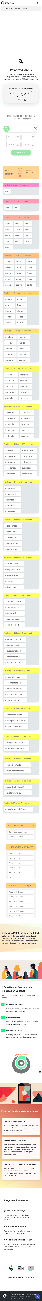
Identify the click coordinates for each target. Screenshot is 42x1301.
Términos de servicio (17, 94)
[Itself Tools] (21, 1273)
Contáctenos (20, 1298)
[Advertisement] (21, 33)
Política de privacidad (32, 1294)
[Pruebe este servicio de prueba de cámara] (21, 1062)
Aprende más (28, 88)
